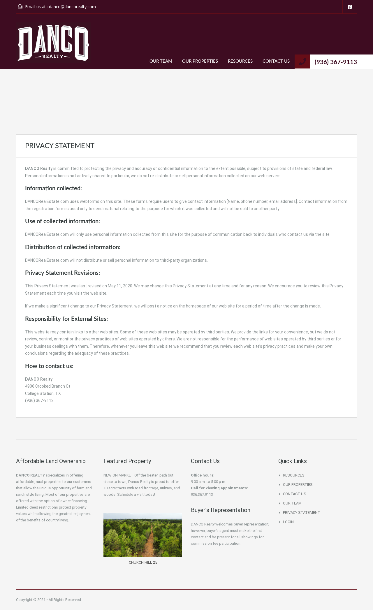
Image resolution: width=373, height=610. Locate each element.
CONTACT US (276, 61)
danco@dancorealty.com (72, 6)
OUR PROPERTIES (200, 61)
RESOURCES (240, 61)
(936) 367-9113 (336, 62)
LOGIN (288, 522)
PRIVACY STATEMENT (301, 512)
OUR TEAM (160, 61)
